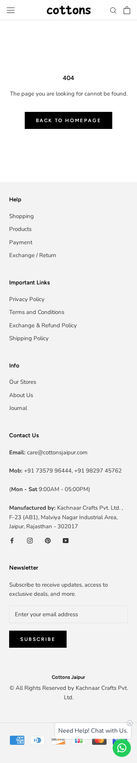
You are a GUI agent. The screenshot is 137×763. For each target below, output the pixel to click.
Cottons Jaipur (68, 677)
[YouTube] (65, 540)
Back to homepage (69, 120)
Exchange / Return (32, 255)
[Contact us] (122, 748)
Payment (20, 242)
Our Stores (22, 382)
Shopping (21, 216)
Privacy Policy (27, 299)
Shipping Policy (29, 338)
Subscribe (38, 639)
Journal (18, 408)
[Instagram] (30, 540)
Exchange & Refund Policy (43, 325)
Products (20, 229)
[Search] (113, 10)
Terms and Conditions (36, 312)
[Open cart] (127, 10)
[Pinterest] (48, 540)
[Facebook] (12, 540)
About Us (21, 395)
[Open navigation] (10, 10)
